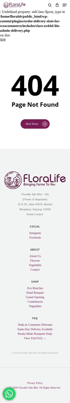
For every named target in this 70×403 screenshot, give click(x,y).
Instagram (35, 233)
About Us (35, 256)
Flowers (35, 260)
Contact (35, 269)
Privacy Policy (35, 383)
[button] (65, 5)
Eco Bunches (35, 288)
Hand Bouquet (35, 292)
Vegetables (35, 265)
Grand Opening (35, 297)
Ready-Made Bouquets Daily (35, 333)
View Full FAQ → (35, 338)
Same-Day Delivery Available (35, 329)
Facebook (35, 237)
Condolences (35, 301)
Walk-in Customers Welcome (35, 324)
